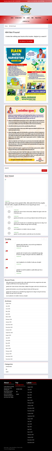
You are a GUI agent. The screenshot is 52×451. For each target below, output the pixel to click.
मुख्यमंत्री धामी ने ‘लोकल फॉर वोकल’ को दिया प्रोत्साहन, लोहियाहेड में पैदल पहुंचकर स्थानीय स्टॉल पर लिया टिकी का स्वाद (26, 286)
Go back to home (26, 41)
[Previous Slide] (45, 1)
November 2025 (9, 327)
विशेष (32, 17)
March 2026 (8, 316)
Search (7, 168)
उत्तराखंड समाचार (18, 17)
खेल (24, 17)
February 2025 (9, 351)
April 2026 (8, 314)
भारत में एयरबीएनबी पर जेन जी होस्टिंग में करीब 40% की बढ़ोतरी (24, 229)
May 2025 (8, 343)
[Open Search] (45, 19)
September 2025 (9, 332)
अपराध (12, 17)
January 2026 (8, 322)
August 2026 (8, 303)
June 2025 (8, 340)
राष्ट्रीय (28, 17)
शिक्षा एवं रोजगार (38, 17)
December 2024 (9, 356)
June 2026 (8, 308)
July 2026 (8, 306)
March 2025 (8, 348)
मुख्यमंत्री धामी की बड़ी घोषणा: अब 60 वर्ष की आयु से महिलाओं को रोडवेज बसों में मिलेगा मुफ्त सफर (30, 218)
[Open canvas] (5, 19)
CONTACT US (26, 21)
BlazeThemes (12, 449)
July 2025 (8, 337)
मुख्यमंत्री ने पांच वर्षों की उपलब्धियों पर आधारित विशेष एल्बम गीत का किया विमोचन (27, 234)
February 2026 (9, 319)
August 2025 (8, 335)
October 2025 (8, 329)
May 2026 (8, 311)
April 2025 (8, 345)
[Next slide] (47, 1)
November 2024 (9, 359)
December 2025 (9, 324)
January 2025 (8, 353)
